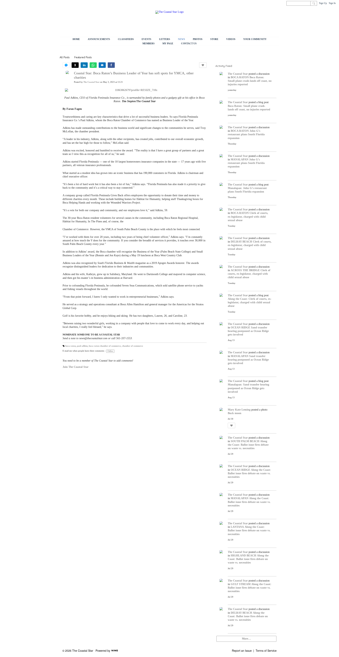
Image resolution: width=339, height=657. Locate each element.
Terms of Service (266, 650)
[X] (75, 65)
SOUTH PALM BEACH (245, 441)
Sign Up (323, 3)
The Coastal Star (91, 82)
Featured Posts (83, 57)
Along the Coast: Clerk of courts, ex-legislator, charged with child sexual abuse (250, 302)
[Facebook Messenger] (66, 65)
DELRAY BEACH (241, 241)
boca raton (70, 346)
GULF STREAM (241, 584)
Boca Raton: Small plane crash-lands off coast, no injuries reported (250, 81)
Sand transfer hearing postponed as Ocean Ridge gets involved (248, 331)
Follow (110, 351)
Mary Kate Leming (239, 409)
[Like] (203, 65)
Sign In (332, 3)
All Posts (65, 57)
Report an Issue (242, 650)
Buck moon (234, 413)
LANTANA (237, 526)
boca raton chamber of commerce (105, 346)
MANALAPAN (239, 159)
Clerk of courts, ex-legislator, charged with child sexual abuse (248, 217)
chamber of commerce (132, 346)
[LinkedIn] (84, 65)
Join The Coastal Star (75, 366)
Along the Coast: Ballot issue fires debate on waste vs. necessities (248, 445)
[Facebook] (111, 65)
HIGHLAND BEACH (243, 555)
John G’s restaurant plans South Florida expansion (246, 134)
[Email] (102, 65)
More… (246, 638)
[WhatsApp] (93, 65)
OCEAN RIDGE (240, 327)
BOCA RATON (240, 77)
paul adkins (82, 346)
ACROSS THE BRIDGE (245, 270)
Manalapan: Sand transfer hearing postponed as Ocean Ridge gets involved (248, 388)
